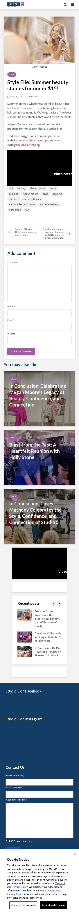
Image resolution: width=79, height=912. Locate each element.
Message (16, 799)
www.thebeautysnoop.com (36, 140)
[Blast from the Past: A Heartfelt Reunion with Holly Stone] (39, 457)
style (45, 193)
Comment (12, 262)
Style (11, 74)
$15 (11, 188)
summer (14, 199)
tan (27, 209)
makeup (13, 193)
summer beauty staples (22, 204)
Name (11, 306)
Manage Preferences (23, 905)
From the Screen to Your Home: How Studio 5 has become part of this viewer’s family (47, 619)
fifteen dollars (37, 188)
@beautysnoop (30, 145)
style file (57, 193)
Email (11, 320)
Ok (75, 853)
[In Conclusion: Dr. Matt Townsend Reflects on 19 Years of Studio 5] (24, 651)
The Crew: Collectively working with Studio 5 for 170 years (48, 637)
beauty (21, 188)
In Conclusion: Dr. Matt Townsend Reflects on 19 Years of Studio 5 (48, 651)
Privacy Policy (20, 886)
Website (11, 334)
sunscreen (15, 209)
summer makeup (49, 204)
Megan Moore (16, 124)
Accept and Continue (53, 905)
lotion (53, 188)
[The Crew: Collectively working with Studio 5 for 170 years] (24, 636)
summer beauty (32, 199)
